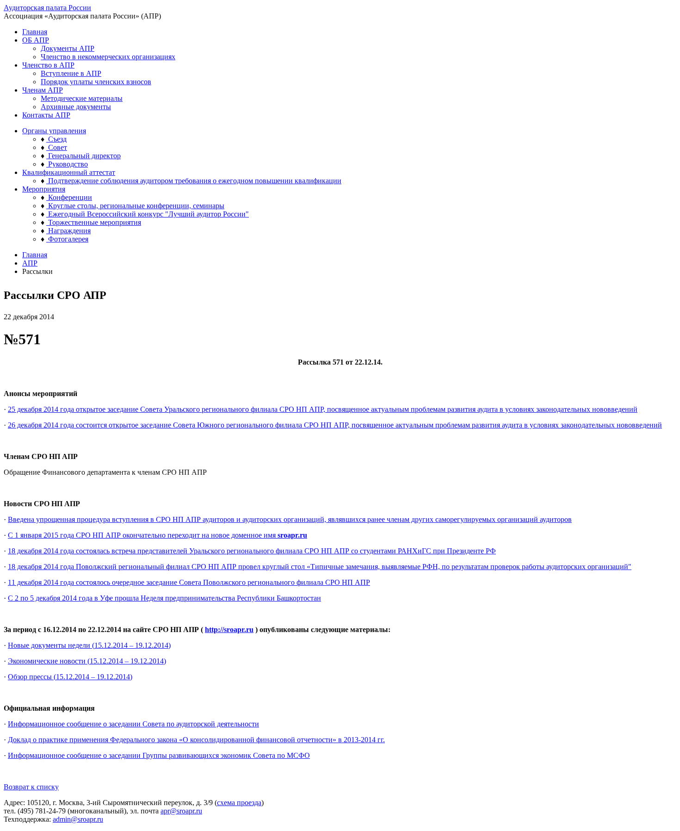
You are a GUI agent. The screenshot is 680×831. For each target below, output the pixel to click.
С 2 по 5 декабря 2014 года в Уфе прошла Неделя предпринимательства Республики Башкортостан (164, 598)
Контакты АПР (46, 115)
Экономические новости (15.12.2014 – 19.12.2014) (87, 661)
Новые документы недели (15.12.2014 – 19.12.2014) (89, 645)
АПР (29, 263)
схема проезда (239, 802)
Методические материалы (82, 98)
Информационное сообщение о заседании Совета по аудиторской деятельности (133, 724)
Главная (34, 32)
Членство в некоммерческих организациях (108, 57)
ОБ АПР (35, 40)
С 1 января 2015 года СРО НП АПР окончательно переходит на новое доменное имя (157, 535)
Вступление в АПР (71, 73)
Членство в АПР (48, 65)
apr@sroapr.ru (181, 811)
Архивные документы (76, 107)
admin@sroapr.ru (78, 819)
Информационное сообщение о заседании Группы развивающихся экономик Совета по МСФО (159, 755)
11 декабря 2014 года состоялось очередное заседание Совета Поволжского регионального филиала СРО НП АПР (189, 582)
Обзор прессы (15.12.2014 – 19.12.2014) (70, 677)
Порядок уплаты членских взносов (96, 82)
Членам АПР (42, 90)
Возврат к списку (31, 787)
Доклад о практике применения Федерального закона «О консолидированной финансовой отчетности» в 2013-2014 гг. (196, 740)
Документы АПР (67, 48)
